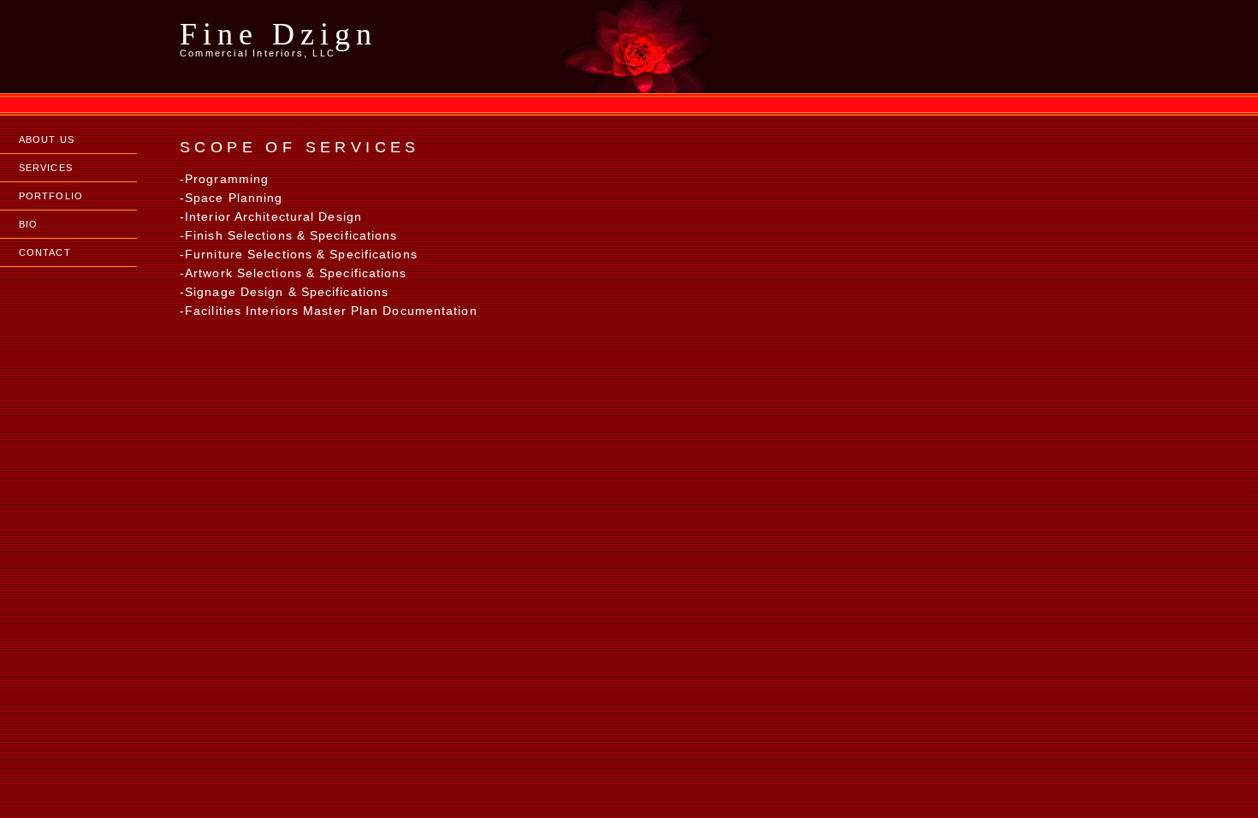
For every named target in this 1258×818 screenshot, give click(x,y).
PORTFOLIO (51, 196)
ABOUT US (46, 139)
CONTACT (45, 252)
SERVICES (46, 168)
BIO (28, 224)
